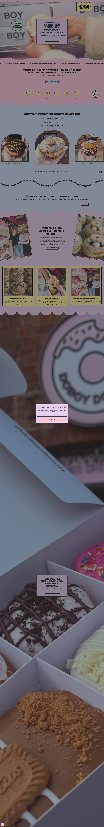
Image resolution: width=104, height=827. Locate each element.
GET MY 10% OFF (52, 419)
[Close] (67, 405)
